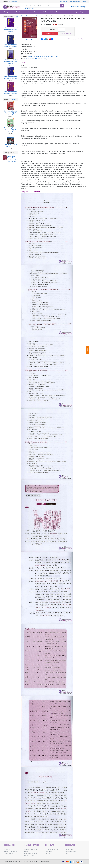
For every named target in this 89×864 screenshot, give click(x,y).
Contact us (48, 851)
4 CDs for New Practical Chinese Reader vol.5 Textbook (10, 61)
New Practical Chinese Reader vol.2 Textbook (10, 92)
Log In (77, 12)
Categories (8, 12)
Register (83, 12)
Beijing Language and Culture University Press (43, 56)
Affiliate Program (70, 851)
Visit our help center (51, 849)
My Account (63, 1)
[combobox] (42, 5)
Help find (47, 854)
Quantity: (53, 29)
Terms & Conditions (10, 851)
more (16, 16)
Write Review (81, 39)
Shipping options (29, 849)
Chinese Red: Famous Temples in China (10, 145)
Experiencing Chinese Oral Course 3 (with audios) (10, 112)
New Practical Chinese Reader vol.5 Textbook (10, 77)
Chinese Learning (30, 15)
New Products (20, 12)
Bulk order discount (30, 854)
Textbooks (39, 15)
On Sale (45, 12)
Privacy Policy (8, 854)
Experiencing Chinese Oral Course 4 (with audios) (10, 129)
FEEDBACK (87, 350)
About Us (7, 849)
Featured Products (34, 12)
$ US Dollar (12, 1)
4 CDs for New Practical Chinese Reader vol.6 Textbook (10, 29)
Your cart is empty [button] (78, 7)
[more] (13, 100)
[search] (62, 5)
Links (66, 854)
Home (22, 15)
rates (26, 851)
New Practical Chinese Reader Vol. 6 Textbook (10, 45)
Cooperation (69, 849)
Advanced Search (29, 8)
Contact (84, 1)
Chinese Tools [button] (55, 12)
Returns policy (29, 856)
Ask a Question (72, 39)
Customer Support (74, 1)
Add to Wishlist (66, 33)
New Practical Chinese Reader (36, 59)
